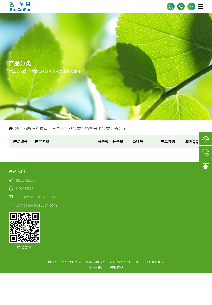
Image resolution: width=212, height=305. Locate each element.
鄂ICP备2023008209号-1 (125, 262)
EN (191, 6)
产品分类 (72, 128)
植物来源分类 (97, 128)
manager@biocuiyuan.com (37, 196)
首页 (56, 128)
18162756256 (181, 6)
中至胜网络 (115, 267)
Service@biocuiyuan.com (36, 205)
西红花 (120, 128)
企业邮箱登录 (154, 262)
